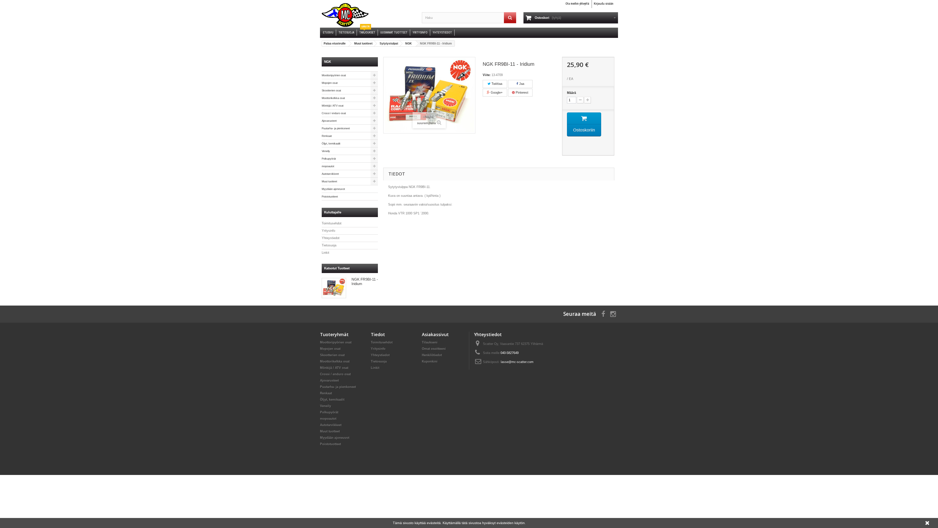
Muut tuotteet (329, 181)
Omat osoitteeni (434, 349)
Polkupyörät (329, 158)
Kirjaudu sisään (603, 3)
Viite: (486, 75)
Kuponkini (429, 361)
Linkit (325, 252)
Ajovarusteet (329, 120)
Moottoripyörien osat (334, 75)
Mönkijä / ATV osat (332, 105)
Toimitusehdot (331, 223)
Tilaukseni (429, 342)
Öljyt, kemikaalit (331, 143)
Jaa (521, 84)
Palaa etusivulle (335, 43)
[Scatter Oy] (367, 15)
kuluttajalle (332, 212)
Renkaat (327, 135)
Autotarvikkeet (330, 173)
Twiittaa (496, 84)
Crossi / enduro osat (334, 113)
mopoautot (328, 166)
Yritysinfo (328, 230)
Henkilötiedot (432, 355)
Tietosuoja (329, 245)
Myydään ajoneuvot (333, 188)
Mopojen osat (330, 82)
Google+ (496, 92)
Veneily (326, 151)
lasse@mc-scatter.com (517, 362)
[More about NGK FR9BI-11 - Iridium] (334, 288)
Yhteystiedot (331, 238)
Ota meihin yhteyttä (577, 3)
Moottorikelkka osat (333, 98)
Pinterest (521, 92)
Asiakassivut (435, 334)
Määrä (571, 93)
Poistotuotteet (330, 196)
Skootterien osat (331, 90)
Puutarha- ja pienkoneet (336, 128)
